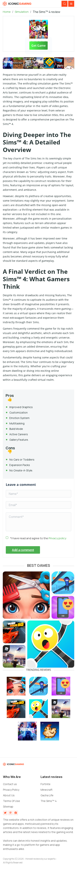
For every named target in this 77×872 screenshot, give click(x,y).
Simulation (22, 12)
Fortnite (45, 784)
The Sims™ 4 (49, 801)
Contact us (10, 784)
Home (7, 12)
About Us (9, 795)
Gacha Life (47, 795)
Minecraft (47, 789)
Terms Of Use (11, 801)
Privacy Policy (11, 789)
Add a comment (23, 550)
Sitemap (8, 806)
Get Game (38, 45)
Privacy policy (57, 538)
